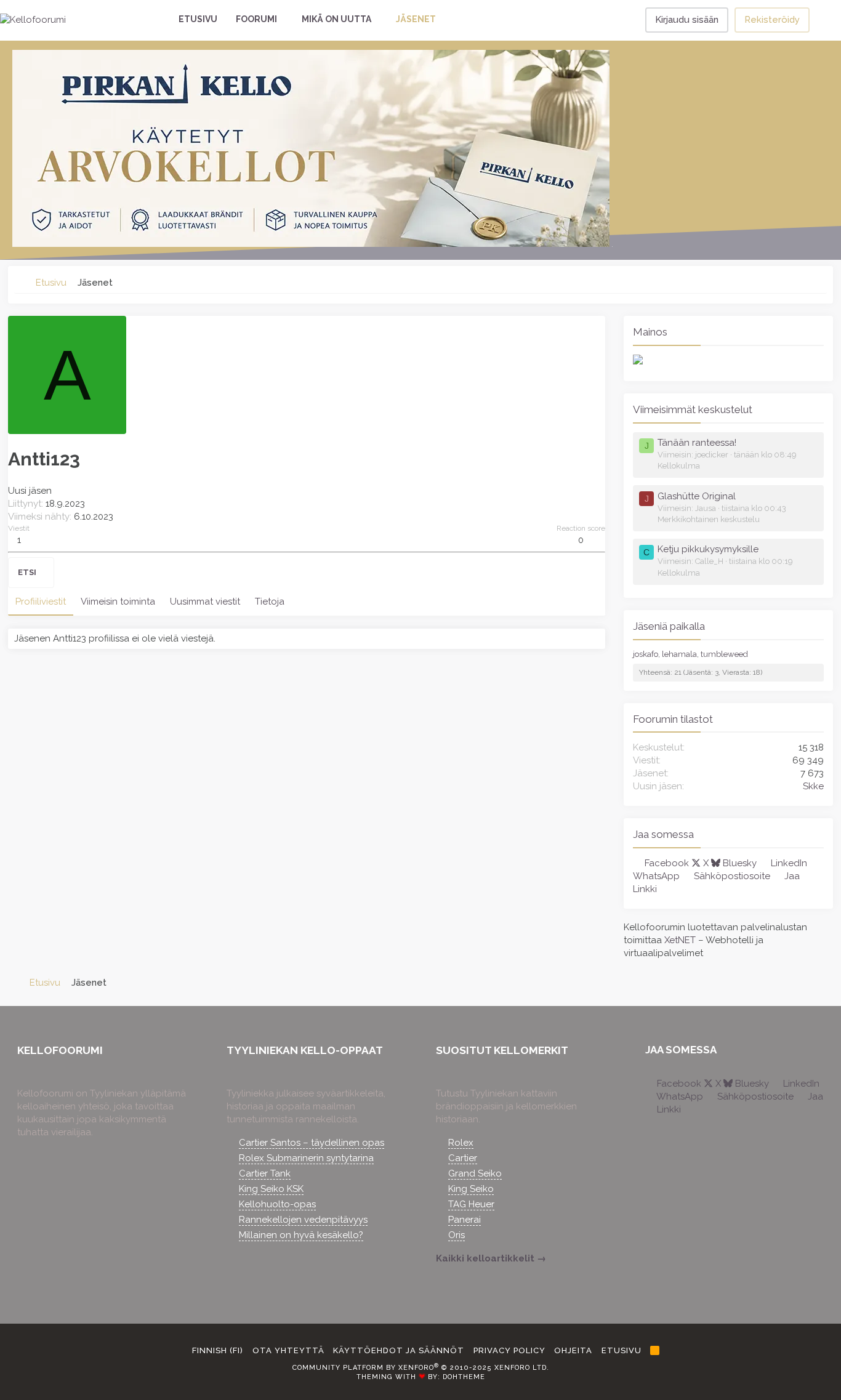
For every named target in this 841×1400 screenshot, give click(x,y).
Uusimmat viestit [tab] (205, 601)
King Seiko (471, 1188)
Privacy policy (509, 1350)
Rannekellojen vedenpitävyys (303, 1219)
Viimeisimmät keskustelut (692, 409)
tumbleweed (724, 654)
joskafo (645, 654)
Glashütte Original (697, 496)
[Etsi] (825, 20)
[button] (285, 19)
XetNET (680, 940)
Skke (813, 786)
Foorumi (256, 19)
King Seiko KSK (271, 1188)
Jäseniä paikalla (669, 626)
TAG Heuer (471, 1204)
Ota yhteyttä (288, 1350)
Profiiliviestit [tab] (40, 601)
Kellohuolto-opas (277, 1204)
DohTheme (464, 1377)
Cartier (462, 1158)
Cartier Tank (265, 1173)
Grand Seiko (475, 1173)
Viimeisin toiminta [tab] (118, 601)
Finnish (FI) (216, 1350)
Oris (456, 1235)
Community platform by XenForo (420, 1368)
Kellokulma (679, 465)
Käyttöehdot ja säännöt (398, 1350)
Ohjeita (573, 1350)
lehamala (679, 654)
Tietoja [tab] (269, 601)
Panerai (464, 1219)
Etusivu (198, 19)
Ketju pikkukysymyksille (708, 549)
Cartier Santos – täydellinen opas (311, 1142)
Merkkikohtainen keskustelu (709, 519)
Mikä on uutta (336, 19)
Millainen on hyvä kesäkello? (301, 1235)
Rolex (460, 1142)
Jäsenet (416, 19)
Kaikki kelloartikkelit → (491, 1258)
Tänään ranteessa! (697, 442)
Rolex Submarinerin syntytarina (306, 1158)
